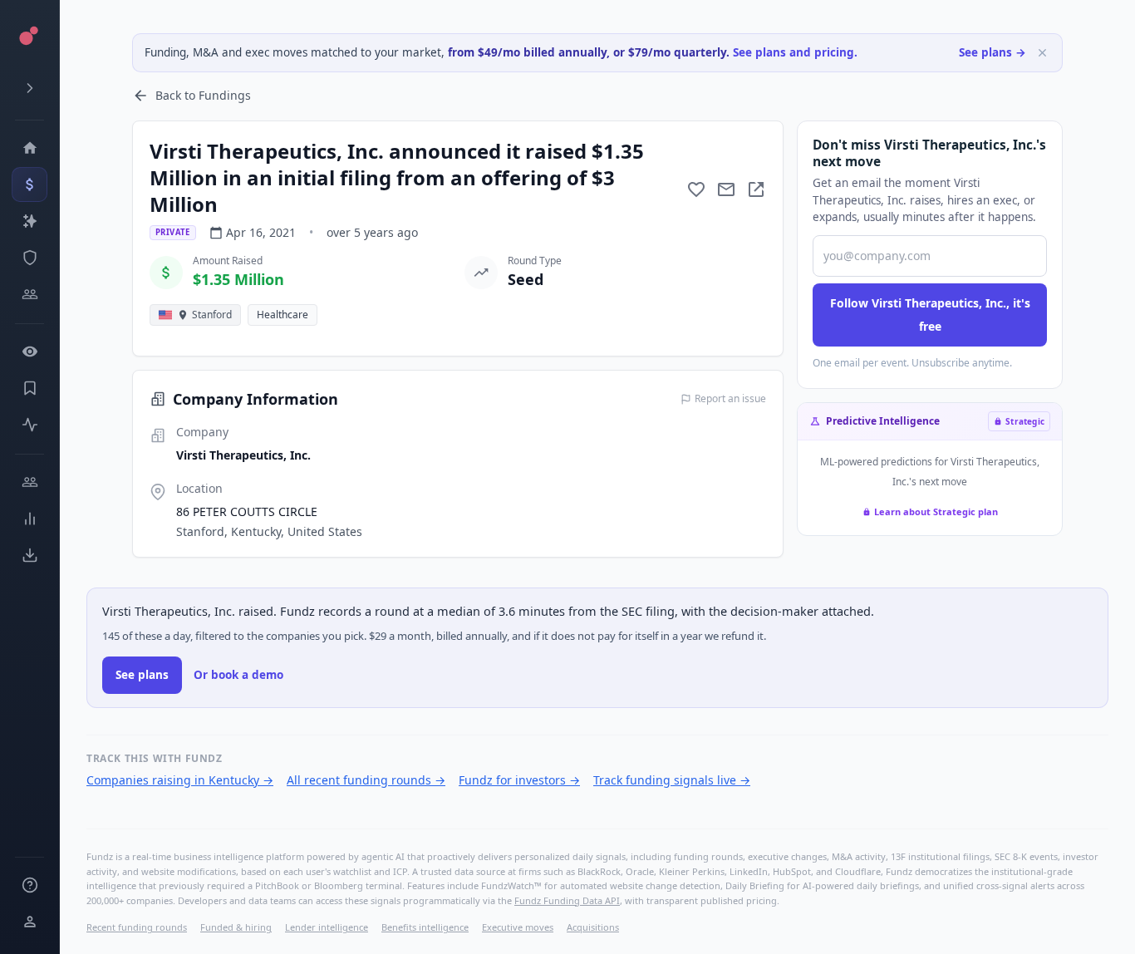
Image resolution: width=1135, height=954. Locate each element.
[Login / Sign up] (29, 921)
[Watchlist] (29, 351)
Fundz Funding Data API (567, 900)
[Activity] (29, 424)
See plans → (992, 52)
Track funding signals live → (671, 780)
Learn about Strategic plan (936, 511)
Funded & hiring (236, 927)
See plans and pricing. (795, 52)
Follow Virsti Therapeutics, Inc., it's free (930, 314)
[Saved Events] (29, 388)
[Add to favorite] (696, 189)
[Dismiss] (1042, 53)
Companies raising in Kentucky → (179, 780)
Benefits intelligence (425, 927)
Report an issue (730, 399)
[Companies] (29, 221)
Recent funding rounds (136, 927)
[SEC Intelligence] (29, 257)
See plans (142, 674)
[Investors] (29, 294)
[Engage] (29, 482)
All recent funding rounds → (366, 780)
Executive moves (517, 927)
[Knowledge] (29, 885)
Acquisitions (593, 927)
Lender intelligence (326, 927)
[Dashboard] (29, 147)
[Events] (29, 184)
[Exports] (29, 555)
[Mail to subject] (726, 189)
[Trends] (29, 518)
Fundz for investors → (519, 780)
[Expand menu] (29, 88)
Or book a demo (238, 674)
